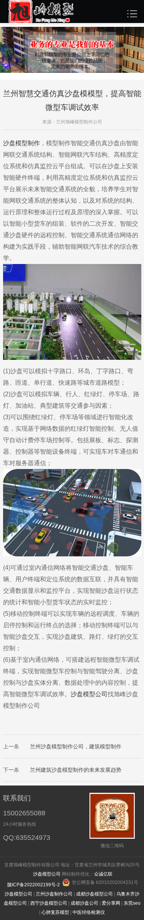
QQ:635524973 (26, 837)
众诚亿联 (103, 874)
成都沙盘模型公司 (94, 894)
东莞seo (132, 903)
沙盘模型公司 (89, 694)
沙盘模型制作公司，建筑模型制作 (81, 746)
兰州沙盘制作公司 (54, 894)
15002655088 (24, 813)
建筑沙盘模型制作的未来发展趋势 (81, 770)
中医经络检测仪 (89, 912)
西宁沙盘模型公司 (48, 903)
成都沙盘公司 (84, 903)
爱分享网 (111, 903)
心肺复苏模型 (55, 912)
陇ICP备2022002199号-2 (34, 884)
